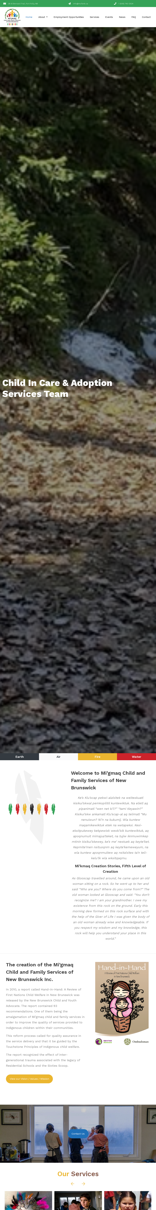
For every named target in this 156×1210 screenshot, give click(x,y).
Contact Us (78, 1133)
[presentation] (68, 388)
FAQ (133, 17)
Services (94, 17)
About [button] (42, 17)
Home (29, 17)
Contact (146, 17)
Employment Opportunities (69, 17)
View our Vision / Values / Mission (29, 1078)
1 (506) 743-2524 (126, 4)
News (122, 17)
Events (109, 17)
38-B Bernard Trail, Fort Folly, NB (23, 4)
